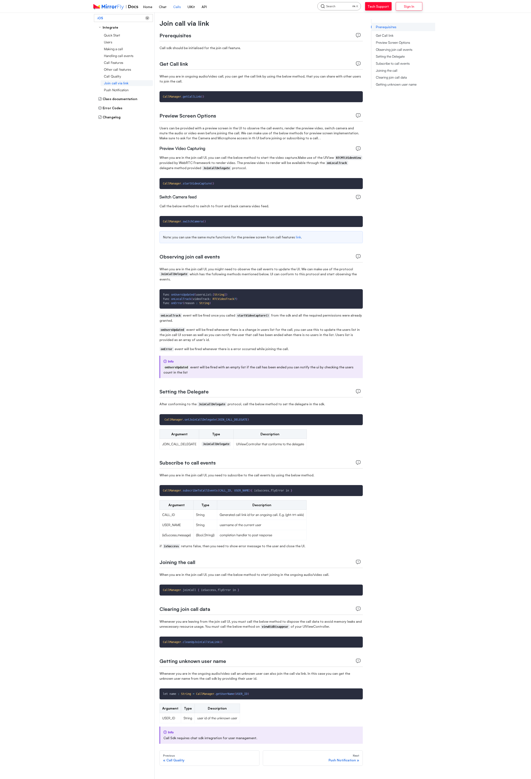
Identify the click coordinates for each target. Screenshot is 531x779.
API (204, 7)
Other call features (117, 69)
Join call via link (116, 83)
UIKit (191, 7)
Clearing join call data (391, 77)
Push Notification (116, 90)
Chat (163, 7)
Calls (177, 7)
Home (147, 7)
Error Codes (113, 108)
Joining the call (386, 70)
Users (108, 42)
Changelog (112, 117)
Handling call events (118, 56)
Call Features (113, 63)
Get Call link (384, 35)
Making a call (113, 49)
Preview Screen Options (393, 42)
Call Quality (112, 76)
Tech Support (382, 6)
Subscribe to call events (393, 63)
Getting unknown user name (396, 84)
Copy (356, 95)
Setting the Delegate (390, 56)
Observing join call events (394, 49)
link (298, 237)
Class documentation (120, 99)
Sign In (420, 6)
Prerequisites (386, 27)
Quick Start (112, 35)
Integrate (110, 27)
